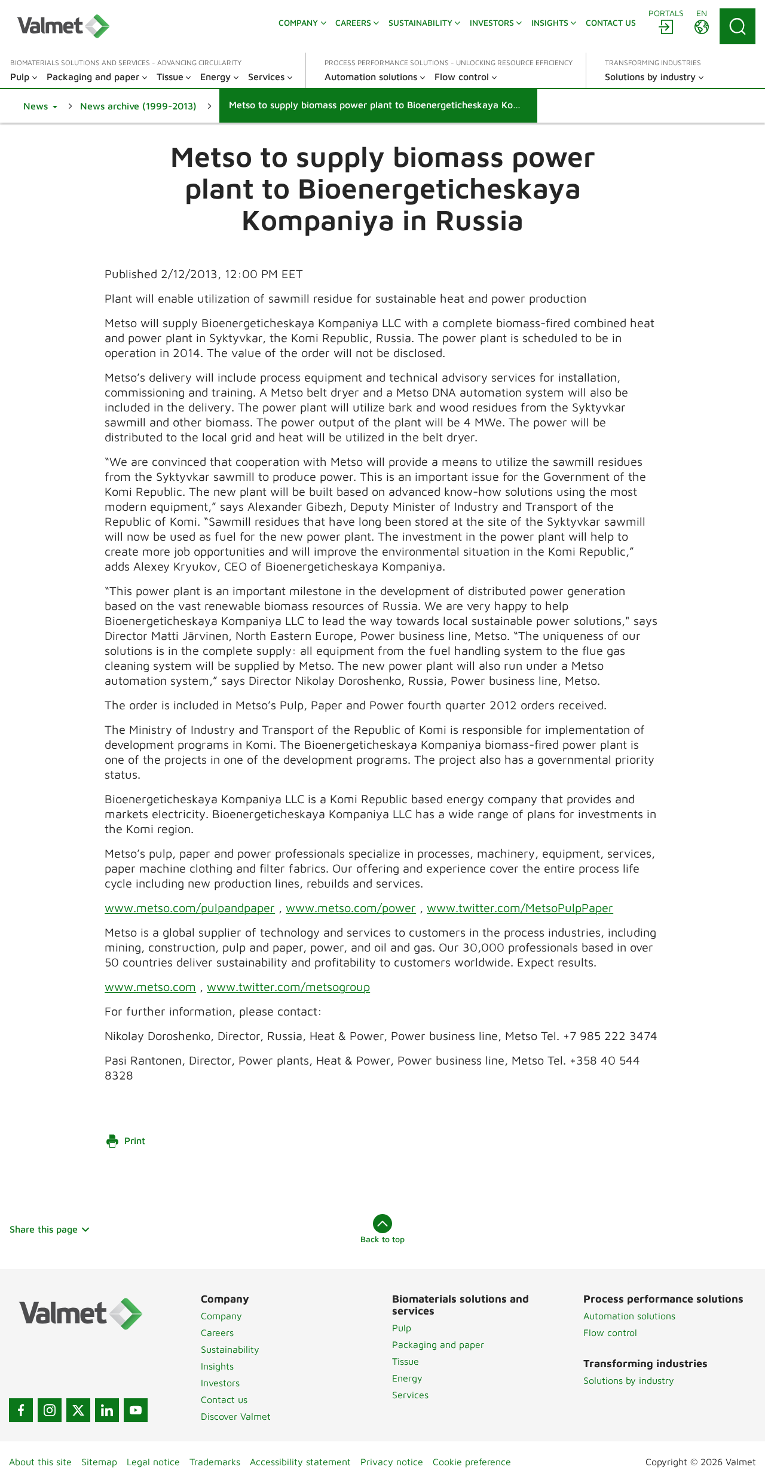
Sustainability (230, 1349)
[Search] (737, 26)
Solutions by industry (628, 1380)
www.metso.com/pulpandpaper (190, 907)
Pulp (401, 1327)
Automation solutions (629, 1315)
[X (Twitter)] (78, 1410)
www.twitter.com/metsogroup (288, 986)
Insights (217, 1366)
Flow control (610, 1332)
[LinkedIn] (107, 1410)
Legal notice (153, 1461)
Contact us (224, 1399)
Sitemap (99, 1461)
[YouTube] (136, 1410)
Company (221, 1315)
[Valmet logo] (63, 26)
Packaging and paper (438, 1344)
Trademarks (214, 1461)
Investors (220, 1382)
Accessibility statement (300, 1461)
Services (410, 1394)
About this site (40, 1461)
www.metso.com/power (351, 907)
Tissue (405, 1361)
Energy (407, 1378)
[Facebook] (21, 1410)
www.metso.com (150, 986)
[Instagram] (50, 1410)
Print (134, 1140)
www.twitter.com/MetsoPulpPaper (520, 907)
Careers (217, 1332)
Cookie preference (472, 1461)
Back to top (382, 1239)
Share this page (44, 1229)
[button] (40, 106)
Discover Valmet (236, 1416)
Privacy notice (391, 1461)
